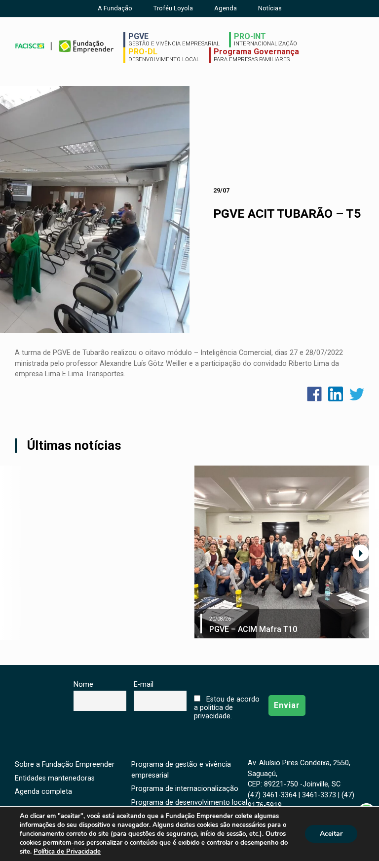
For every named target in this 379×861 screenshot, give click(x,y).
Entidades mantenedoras (55, 778)
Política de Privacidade (67, 851)
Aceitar (331, 833)
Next (360, 553)
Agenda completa (43, 791)
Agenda (225, 8)
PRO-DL (163, 54)
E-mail (143, 684)
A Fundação (115, 8)
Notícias (270, 8)
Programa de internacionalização (184, 788)
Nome (83, 684)
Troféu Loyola (173, 8)
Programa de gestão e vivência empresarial (181, 770)
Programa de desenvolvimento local (189, 802)
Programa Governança (256, 54)
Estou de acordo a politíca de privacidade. (226, 707)
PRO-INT (265, 39)
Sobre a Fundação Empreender (64, 764)
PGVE (174, 39)
